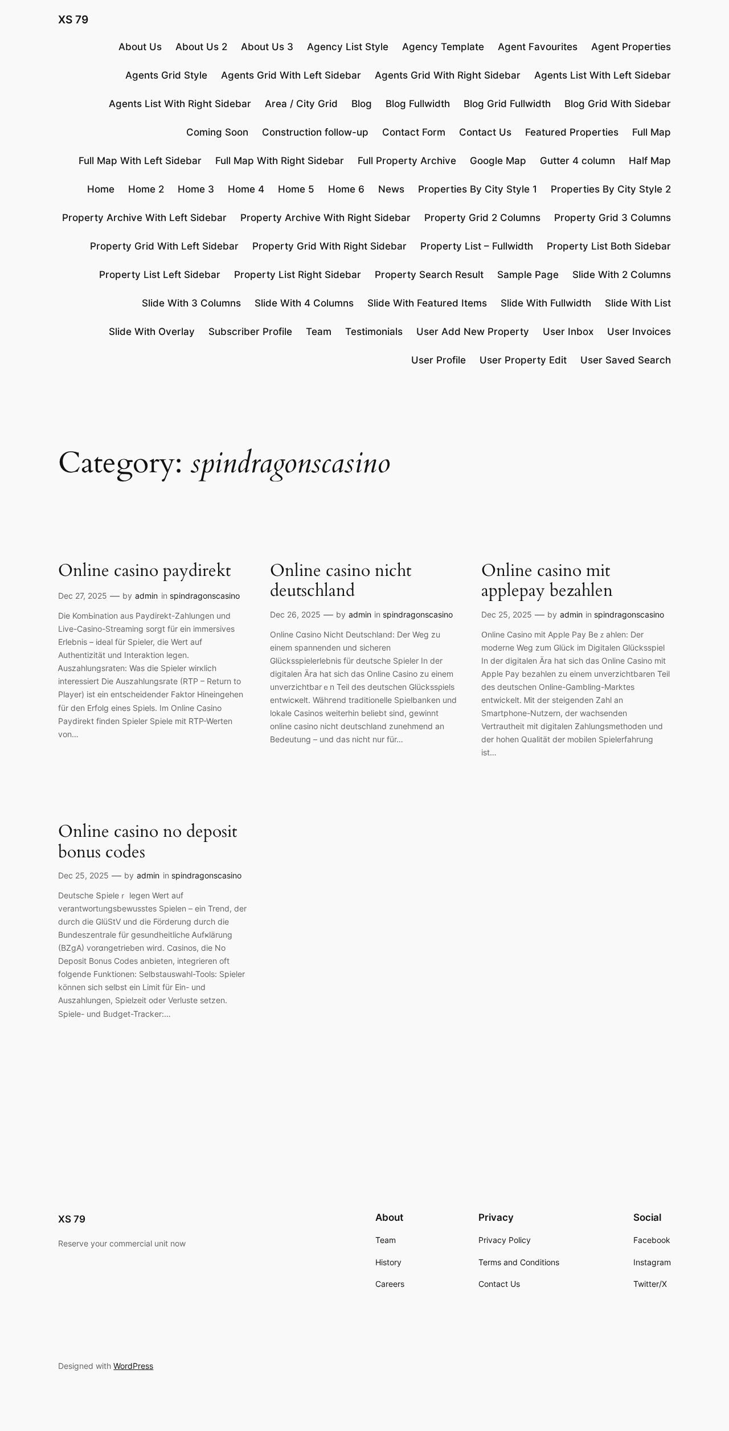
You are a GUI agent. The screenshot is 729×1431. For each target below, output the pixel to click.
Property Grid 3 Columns (612, 217)
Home (100, 189)
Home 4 (246, 189)
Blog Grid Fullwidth (507, 103)
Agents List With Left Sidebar (602, 75)
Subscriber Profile (250, 331)
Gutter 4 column (577, 160)
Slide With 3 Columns (191, 303)
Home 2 (146, 189)
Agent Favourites (538, 46)
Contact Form (413, 132)
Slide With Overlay (152, 331)
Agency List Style (347, 46)
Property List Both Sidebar (609, 246)
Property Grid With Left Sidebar (164, 246)
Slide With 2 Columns (621, 274)
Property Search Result (429, 274)
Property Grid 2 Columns (482, 217)
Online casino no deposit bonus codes (147, 842)
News (391, 189)
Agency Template (443, 46)
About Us (140, 46)
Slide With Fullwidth (546, 303)
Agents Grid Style (166, 75)
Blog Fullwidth (418, 103)
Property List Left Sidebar (159, 274)
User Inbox (568, 331)
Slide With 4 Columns (304, 303)
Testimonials (374, 331)
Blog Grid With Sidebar (617, 103)
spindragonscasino (205, 595)
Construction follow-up (315, 132)
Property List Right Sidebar (297, 274)
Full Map (651, 132)
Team (318, 331)
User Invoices (639, 331)
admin (146, 595)
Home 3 (196, 189)
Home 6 (346, 189)
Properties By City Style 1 (477, 189)
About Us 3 (267, 46)
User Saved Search (625, 360)
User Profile (438, 360)
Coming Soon (217, 132)
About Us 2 (201, 46)
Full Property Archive (407, 160)
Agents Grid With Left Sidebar (291, 75)
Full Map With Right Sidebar (279, 160)
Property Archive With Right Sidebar (325, 217)
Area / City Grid (301, 103)
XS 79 (73, 19)
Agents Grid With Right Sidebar (448, 75)
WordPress (133, 1366)
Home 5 (296, 189)
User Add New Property (472, 331)
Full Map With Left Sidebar (140, 160)
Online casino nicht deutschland (340, 581)
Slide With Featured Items (427, 303)
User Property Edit (523, 360)
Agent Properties (631, 46)
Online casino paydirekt (144, 571)
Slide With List (638, 303)
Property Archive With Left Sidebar (144, 217)
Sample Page (528, 274)
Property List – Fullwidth (476, 246)
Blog (361, 103)
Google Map (498, 160)
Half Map (650, 160)
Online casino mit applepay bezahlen (547, 581)
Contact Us (485, 132)
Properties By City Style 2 (611, 189)
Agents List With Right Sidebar (180, 103)
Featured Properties (572, 132)
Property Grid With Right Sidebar (329, 246)
